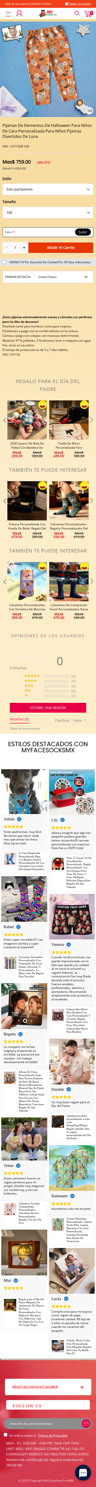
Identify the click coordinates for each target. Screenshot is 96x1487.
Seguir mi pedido (80, 3)
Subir (83, 232)
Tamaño (9, 201)
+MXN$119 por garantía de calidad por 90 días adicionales (50, 262)
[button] (4, 429)
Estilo (6, 178)
